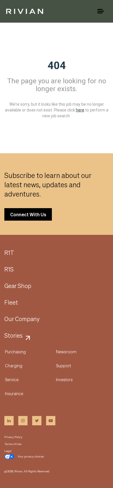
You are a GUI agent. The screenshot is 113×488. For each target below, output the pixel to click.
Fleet (11, 302)
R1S (9, 269)
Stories (13, 335)
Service (12, 379)
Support (63, 365)
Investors (64, 379)
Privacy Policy (13, 437)
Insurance (14, 393)
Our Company (22, 319)
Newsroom (66, 351)
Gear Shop (17, 285)
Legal (8, 451)
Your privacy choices (30, 456)
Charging (13, 365)
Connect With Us (28, 214)
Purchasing (15, 351)
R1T (9, 252)
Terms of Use (12, 444)
